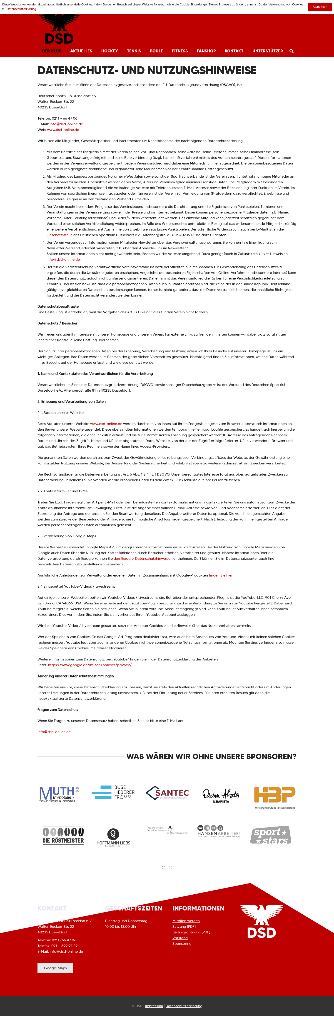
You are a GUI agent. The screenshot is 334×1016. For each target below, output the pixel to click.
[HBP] (275, 797)
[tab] (163, 867)
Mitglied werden (186, 921)
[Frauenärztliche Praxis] (167, 831)
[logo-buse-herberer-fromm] (113, 792)
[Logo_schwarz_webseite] (59, 27)
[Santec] (167, 792)
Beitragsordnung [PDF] (191, 932)
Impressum (154, 1006)
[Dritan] (221, 795)
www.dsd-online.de (63, 130)
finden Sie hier (220, 575)
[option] (63, 835)
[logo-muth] (59, 794)
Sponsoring (182, 943)
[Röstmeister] (63, 835)
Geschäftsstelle (59, 235)
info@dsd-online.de (66, 124)
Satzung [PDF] (184, 926)
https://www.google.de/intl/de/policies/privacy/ (90, 665)
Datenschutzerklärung (184, 1006)
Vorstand (180, 938)
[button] (64, 51)
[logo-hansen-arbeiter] (218, 831)
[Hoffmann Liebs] (115, 837)
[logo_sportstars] (270, 835)
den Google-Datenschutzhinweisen (143, 558)
